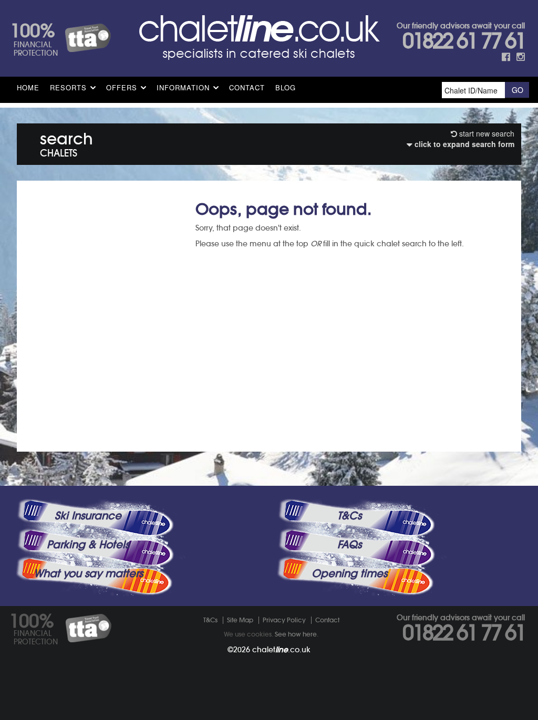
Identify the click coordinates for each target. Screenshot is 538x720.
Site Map (240, 620)
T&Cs (349, 516)
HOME (28, 87)
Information (183, 87)
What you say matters (88, 573)
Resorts (68, 87)
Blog (285, 87)
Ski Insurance (88, 516)
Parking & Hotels (88, 544)
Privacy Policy (284, 620)
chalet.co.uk (281, 649)
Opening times (349, 573)
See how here (296, 634)
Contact (247, 87)
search (66, 142)
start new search (485, 133)
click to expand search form (463, 144)
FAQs (349, 544)
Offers (121, 87)
